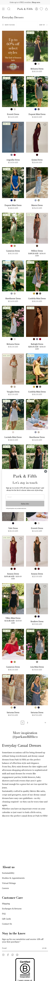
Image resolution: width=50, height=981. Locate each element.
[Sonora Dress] (13, 551)
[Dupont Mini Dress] (37, 91)
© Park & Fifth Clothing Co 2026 (14, 951)
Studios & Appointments (13, 837)
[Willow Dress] (37, 228)
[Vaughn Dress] (13, 369)
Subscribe (25, 503)
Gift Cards (6, 878)
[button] (8, 9)
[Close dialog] (45, 471)
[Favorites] (41, 9)
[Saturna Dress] (13, 689)
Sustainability (8, 832)
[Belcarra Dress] (37, 46)
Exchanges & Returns (12, 868)
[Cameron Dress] (13, 228)
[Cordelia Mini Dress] (37, 275)
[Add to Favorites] (45, 34)
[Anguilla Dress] (13, 137)
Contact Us (7, 883)
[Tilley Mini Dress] (13, 598)
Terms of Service (8, 956)
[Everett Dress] (13, 91)
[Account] (36, 9)
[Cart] (46, 9)
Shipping (6, 863)
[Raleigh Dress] (37, 321)
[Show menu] (3, 9)
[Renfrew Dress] (37, 598)
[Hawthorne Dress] (13, 275)
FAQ (4, 873)
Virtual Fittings (9, 842)
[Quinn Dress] (37, 137)
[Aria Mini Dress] (37, 644)
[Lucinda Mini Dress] (13, 414)
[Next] (38, 722)
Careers (5, 847)
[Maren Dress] (37, 182)
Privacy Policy (34, 951)
